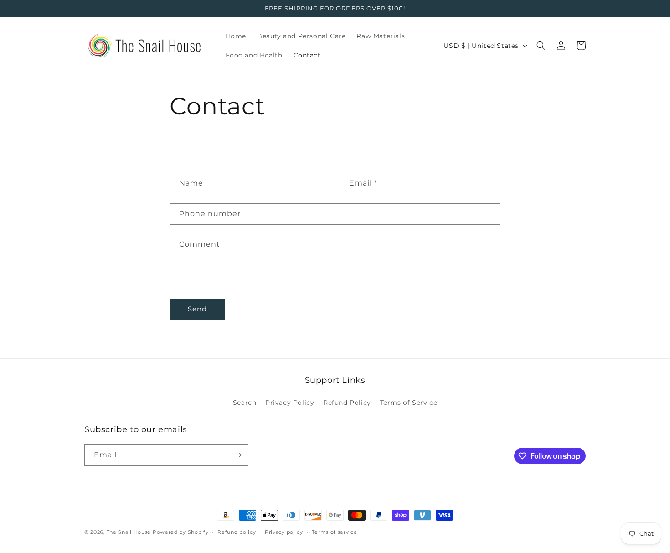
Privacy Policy (289, 402)
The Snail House (129, 532)
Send (197, 309)
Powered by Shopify (181, 532)
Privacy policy (284, 532)
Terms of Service (409, 402)
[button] (541, 46)
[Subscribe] (238, 455)
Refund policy (236, 532)
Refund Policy (347, 402)
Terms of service (334, 532)
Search (245, 402)
